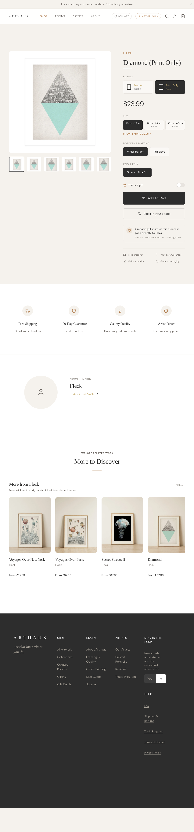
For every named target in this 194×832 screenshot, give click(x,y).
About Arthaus (96, 649)
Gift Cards (64, 684)
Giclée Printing (96, 669)
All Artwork (64, 649)
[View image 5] (86, 164)
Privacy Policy (152, 752)
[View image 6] (103, 164)
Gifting (61, 677)
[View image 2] (34, 164)
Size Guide (93, 677)
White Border (135, 151)
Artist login (150, 16)
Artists (78, 16)
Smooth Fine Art (137, 172)
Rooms (60, 16)
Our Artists (122, 649)
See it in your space (157, 214)
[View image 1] (16, 164)
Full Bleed (159, 151)
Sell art (123, 16)
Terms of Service (154, 742)
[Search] (167, 16)
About (95, 16)
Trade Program (125, 677)
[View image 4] (69, 164)
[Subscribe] (161, 678)
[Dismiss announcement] (191, 4)
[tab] (138, 87)
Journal (91, 684)
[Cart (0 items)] (183, 16)
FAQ (146, 705)
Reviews (120, 669)
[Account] (175, 16)
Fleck (127, 53)
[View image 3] (51, 164)
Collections (65, 657)
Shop (44, 16)
